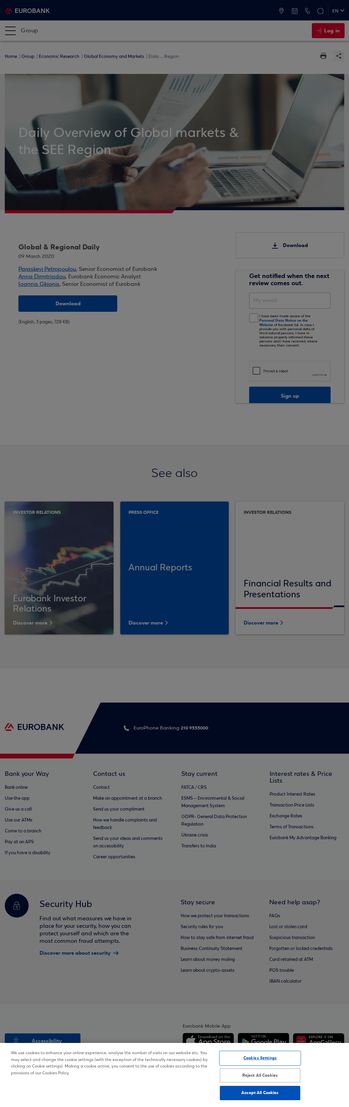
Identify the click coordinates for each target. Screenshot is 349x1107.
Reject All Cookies (260, 1075)
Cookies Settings (260, 1058)
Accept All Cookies (259, 1092)
